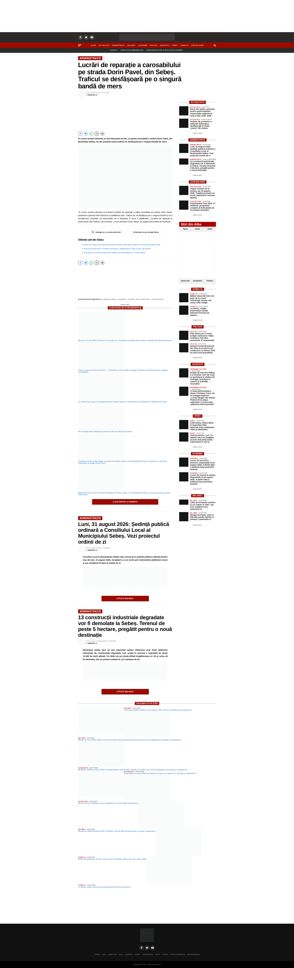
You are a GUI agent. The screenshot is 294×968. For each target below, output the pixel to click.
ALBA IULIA (112, 954)
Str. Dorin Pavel (143, 299)
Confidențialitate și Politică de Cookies (164, 50)
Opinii (209, 229)
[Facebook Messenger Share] (86, 134)
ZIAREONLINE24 (193, 954)
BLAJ (121, 954)
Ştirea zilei (185, 281)
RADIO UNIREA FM (178, 954)
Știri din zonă (197, 45)
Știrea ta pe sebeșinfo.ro (132, 50)
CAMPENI (128, 954)
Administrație (118, 45)
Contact (114, 50)
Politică (153, 45)
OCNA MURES (147, 954)
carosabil (122, 299)
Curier (197, 229)
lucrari (132, 299)
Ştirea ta (184, 45)
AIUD (104, 954)
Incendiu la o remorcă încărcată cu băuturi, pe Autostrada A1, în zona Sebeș (114, 253)
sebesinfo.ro (92, 95)
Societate (164, 45)
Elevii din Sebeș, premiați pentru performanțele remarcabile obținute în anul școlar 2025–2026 (122, 245)
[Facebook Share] (80, 134)
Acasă (93, 45)
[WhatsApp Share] (91, 134)
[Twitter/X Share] (97, 134)
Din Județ (131, 45)
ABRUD (97, 954)
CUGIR (137, 954)
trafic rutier (157, 299)
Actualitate (104, 45)
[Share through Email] (102, 134)
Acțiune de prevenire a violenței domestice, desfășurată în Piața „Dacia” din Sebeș (117, 249)
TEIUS (157, 954)
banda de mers (110, 299)
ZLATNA (165, 954)
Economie (142, 45)
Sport (175, 45)
